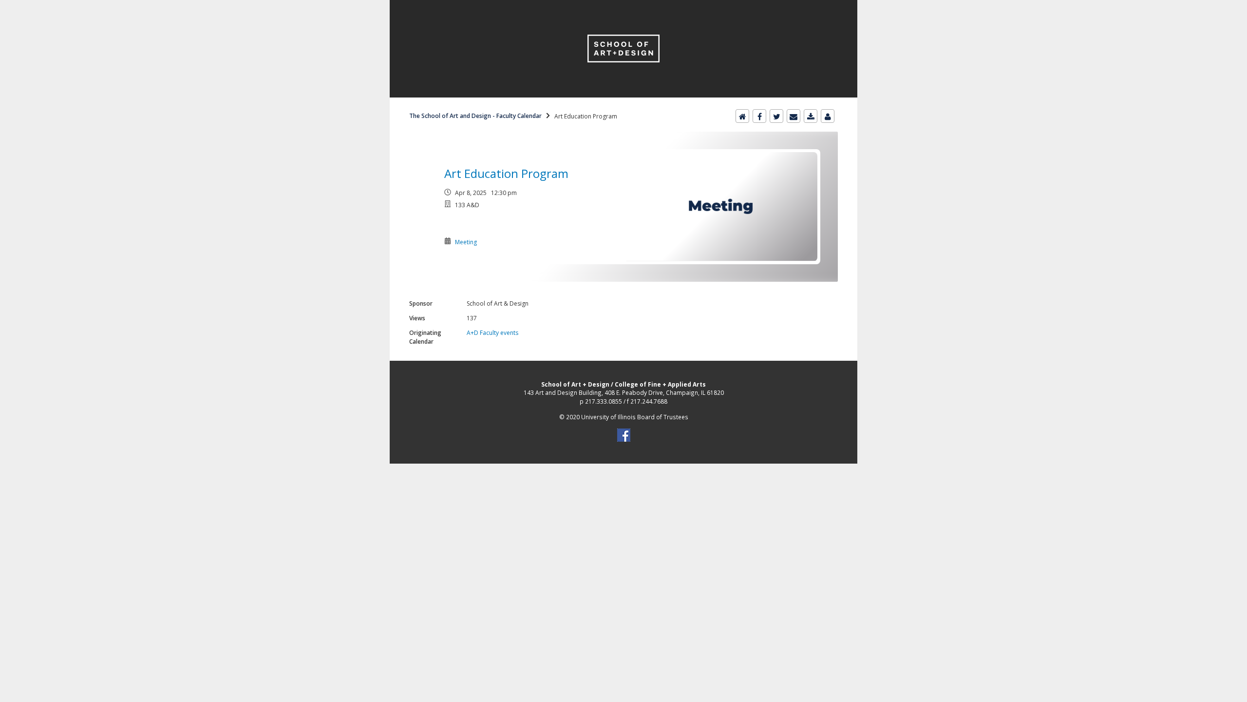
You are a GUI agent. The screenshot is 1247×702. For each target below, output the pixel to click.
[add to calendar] (810, 116)
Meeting (466, 242)
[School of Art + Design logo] (623, 5)
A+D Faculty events (492, 333)
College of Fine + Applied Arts (660, 384)
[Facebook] (759, 116)
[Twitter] (776, 116)
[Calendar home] (742, 116)
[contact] (827, 116)
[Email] (793, 116)
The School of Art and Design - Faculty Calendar (475, 116)
